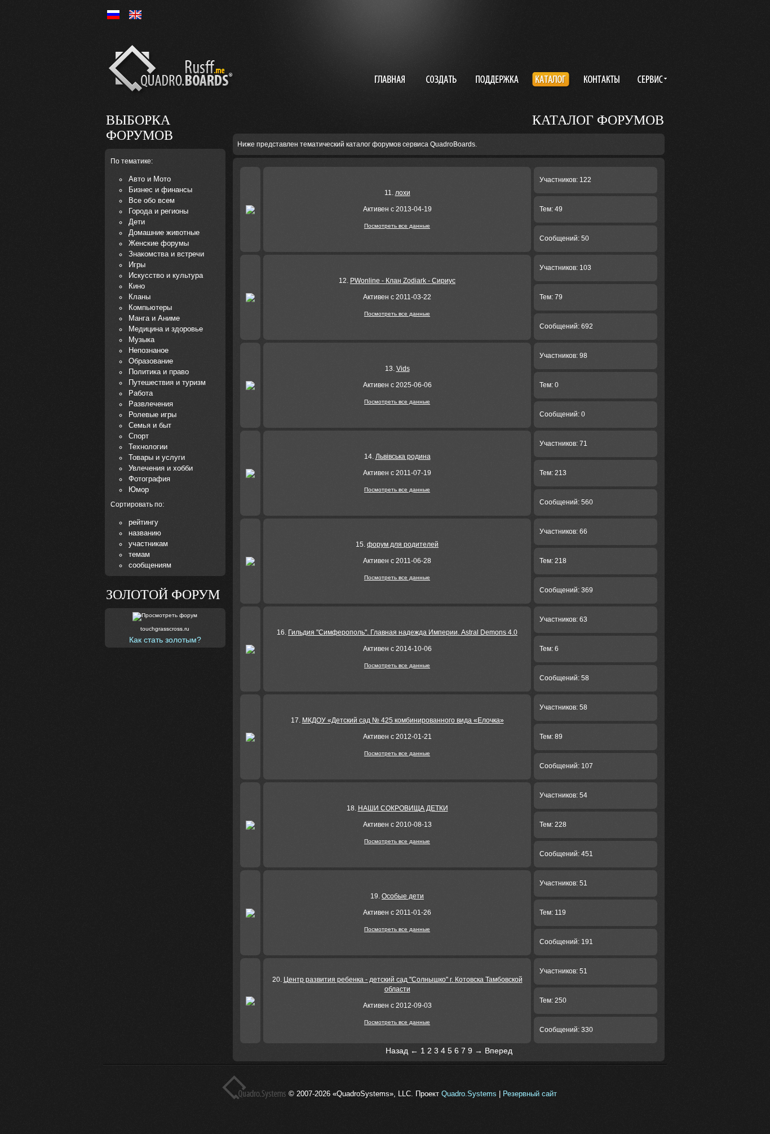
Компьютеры (150, 307)
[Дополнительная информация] (650, 80)
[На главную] (173, 70)
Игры (137, 264)
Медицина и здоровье (166, 329)
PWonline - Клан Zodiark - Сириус (402, 281)
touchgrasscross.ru (164, 629)
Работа (141, 393)
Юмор (139, 489)
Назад (397, 1050)
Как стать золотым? (165, 639)
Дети (137, 222)
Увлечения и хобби (161, 468)
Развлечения (151, 404)
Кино (137, 286)
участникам (148, 543)
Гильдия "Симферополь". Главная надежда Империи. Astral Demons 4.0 (402, 632)
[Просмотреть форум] (165, 616)
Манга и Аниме (154, 318)
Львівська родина (403, 456)
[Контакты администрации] (603, 80)
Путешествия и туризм (167, 382)
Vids (403, 369)
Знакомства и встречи (166, 254)
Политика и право (159, 371)
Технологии (148, 446)
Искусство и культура (166, 275)
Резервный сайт (530, 1093)
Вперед (498, 1050)
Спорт (139, 436)
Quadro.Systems (469, 1093)
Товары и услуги (157, 457)
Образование (151, 361)
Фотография (149, 479)
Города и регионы (158, 211)
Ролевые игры (152, 414)
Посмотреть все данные (397, 226)
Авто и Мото (150, 179)
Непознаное (149, 350)
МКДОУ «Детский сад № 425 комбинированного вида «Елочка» (403, 720)
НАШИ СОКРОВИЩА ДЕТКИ (403, 808)
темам (139, 554)
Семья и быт (150, 425)
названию (145, 533)
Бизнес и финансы (160, 189)
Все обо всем (152, 200)
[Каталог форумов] (551, 80)
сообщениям (150, 565)
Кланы (140, 297)
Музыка (141, 339)
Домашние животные (164, 232)
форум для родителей (403, 544)
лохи (402, 193)
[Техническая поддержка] (497, 80)
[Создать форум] (442, 80)
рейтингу (143, 522)
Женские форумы (159, 243)
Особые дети (403, 896)
